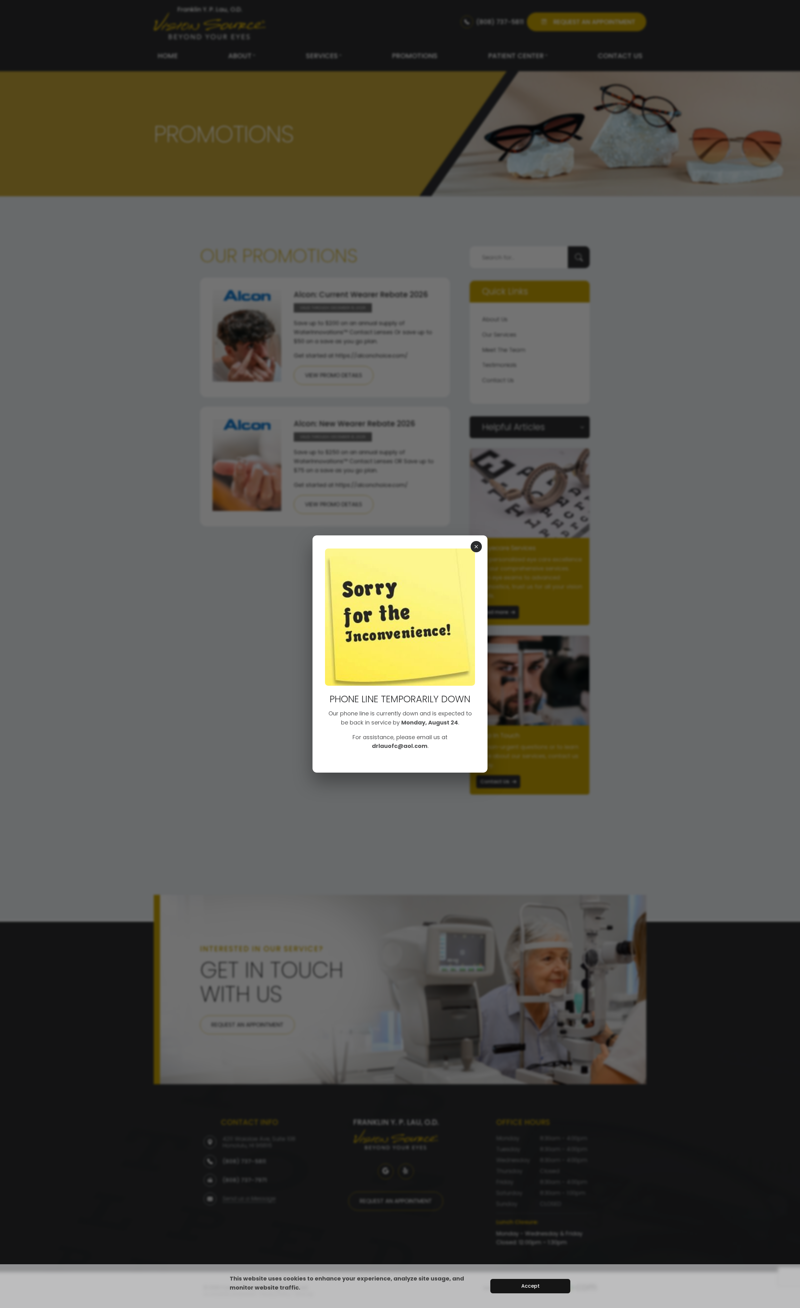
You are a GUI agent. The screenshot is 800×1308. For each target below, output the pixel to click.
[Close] (476, 546)
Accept (530, 1286)
